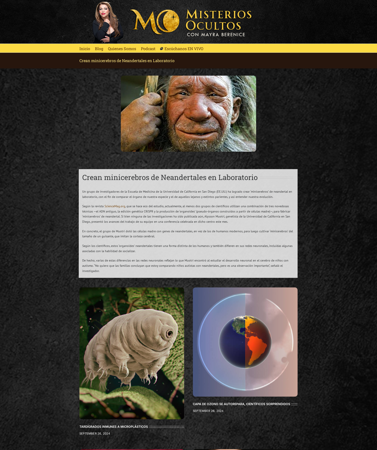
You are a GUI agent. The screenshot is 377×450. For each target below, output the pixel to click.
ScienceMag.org (115, 206)
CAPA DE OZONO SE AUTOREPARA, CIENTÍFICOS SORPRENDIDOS (241, 404)
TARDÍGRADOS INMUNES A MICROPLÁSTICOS (113, 426)
